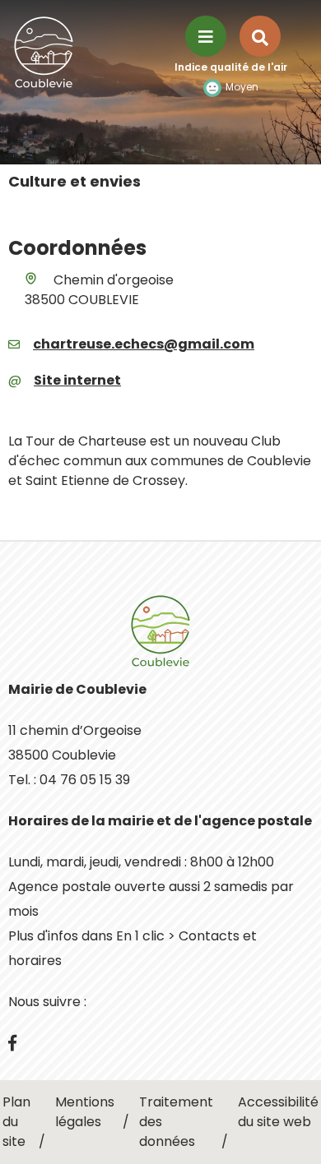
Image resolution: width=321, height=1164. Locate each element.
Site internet (77, 380)
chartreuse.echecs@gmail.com (143, 344)
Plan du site (16, 1121)
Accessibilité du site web (278, 1111)
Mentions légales (84, 1111)
